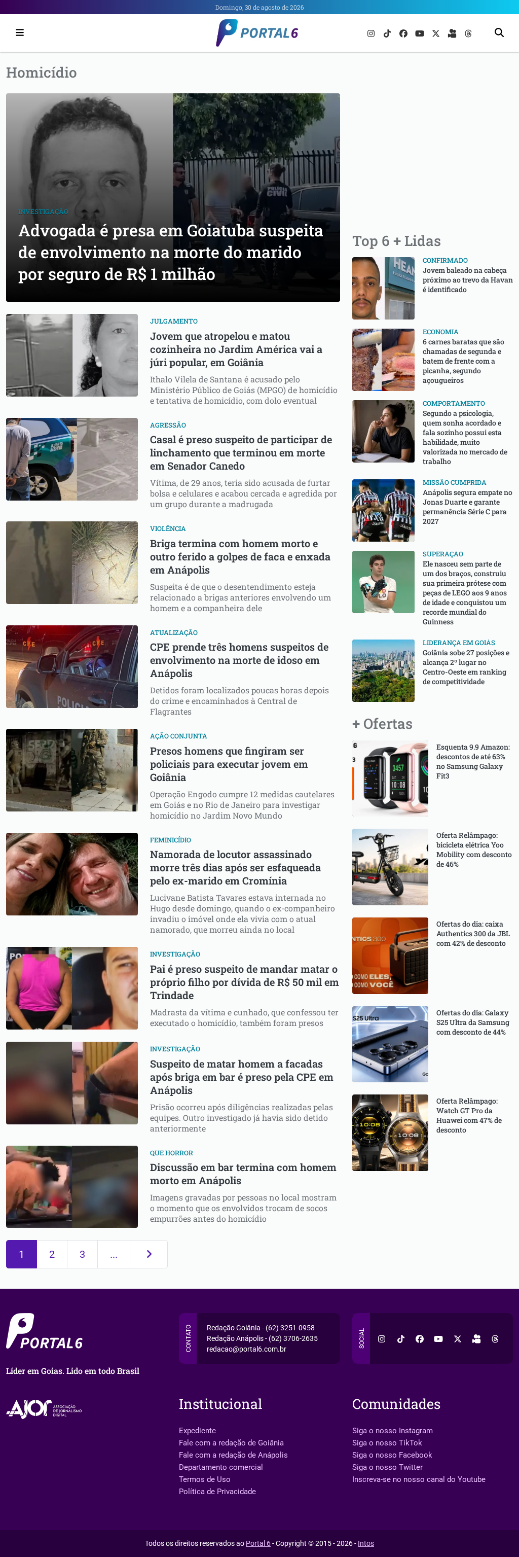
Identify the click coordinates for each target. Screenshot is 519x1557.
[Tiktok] (388, 33)
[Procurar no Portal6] (499, 33)
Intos (366, 1543)
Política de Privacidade (217, 1491)
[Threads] (468, 33)
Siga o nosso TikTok (387, 1442)
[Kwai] (453, 33)
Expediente (197, 1430)
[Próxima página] (149, 1254)
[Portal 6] (260, 32)
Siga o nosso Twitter (387, 1467)
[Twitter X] (437, 33)
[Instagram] (372, 33)
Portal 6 (258, 1543)
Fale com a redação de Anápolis (233, 1455)
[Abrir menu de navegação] (17, 33)
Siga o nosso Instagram (392, 1430)
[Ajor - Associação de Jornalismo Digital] (46, 1409)
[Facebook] (404, 33)
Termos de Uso (205, 1479)
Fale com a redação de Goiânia (231, 1442)
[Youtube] (421, 33)
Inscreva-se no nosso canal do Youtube (419, 1479)
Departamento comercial (221, 1467)
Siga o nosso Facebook (392, 1455)
